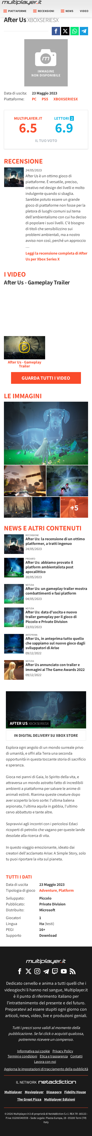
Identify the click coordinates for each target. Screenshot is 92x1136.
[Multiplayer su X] (28, 971)
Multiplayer (13, 1091)
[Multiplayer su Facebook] (20, 971)
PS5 (45, 99)
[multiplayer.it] (46, 961)
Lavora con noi (45, 1061)
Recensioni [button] (46, 11)
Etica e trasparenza (54, 1056)
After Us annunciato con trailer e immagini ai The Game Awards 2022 (55, 667)
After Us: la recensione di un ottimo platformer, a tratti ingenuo (55, 541)
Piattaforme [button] (17, 11)
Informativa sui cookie (33, 1051)
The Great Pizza (29, 1099)
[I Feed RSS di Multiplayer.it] (73, 971)
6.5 (28, 127)
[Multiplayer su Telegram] (46, 971)
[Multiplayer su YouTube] (64, 971)
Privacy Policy (63, 1051)
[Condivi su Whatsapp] (74, 31)
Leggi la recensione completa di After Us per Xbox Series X (56, 256)
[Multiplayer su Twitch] (55, 971)
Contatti (76, 1056)
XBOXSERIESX (65, 99)
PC (34, 99)
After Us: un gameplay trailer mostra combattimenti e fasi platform (56, 591)
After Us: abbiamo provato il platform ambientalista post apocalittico (49, 567)
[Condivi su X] (65, 31)
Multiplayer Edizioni (59, 1099)
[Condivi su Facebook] (56, 31)
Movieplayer (34, 1091)
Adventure (48, 890)
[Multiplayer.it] (22, 2)
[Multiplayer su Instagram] (37, 971)
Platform (66, 890)
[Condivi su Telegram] (84, 31)
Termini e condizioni (22, 1056)
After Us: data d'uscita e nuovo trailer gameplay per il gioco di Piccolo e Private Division (51, 616)
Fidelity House (75, 1091)
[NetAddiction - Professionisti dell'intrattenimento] (57, 1082)
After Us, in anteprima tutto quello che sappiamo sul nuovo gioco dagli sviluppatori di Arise (55, 643)
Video (84, 11)
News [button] (69, 11)
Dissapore (54, 1091)
